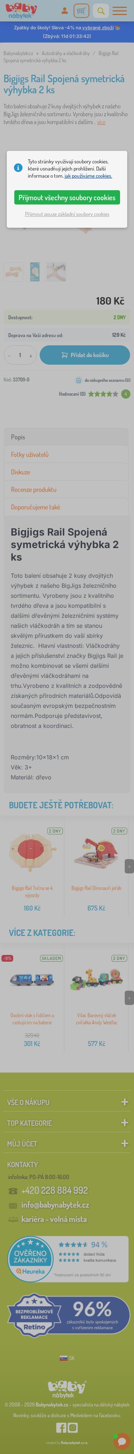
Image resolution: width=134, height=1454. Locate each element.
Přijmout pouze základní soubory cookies (67, 214)
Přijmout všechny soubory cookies (67, 197)
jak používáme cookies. (88, 175)
